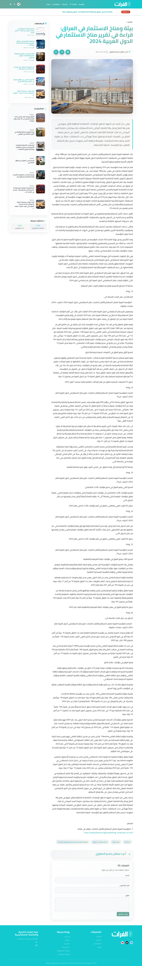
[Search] (14, 4)
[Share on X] (61, 52)
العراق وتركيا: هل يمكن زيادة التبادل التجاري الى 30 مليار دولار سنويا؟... (24, 119)
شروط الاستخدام (64, 954)
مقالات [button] (74, 4)
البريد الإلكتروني (124, 885)
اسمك (127, 875)
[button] (62, 12)
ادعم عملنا (66, 947)
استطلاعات (56, 4)
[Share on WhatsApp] (56, 52)
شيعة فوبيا (116, 842)
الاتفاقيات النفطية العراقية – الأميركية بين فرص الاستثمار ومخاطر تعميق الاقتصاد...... (24, 147)
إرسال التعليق (123, 914)
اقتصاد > (129, 22)
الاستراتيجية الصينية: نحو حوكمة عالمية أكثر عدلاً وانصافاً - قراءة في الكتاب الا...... (23, 190)
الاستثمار (127, 842)
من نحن (67, 936)
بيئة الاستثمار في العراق (100, 842)
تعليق (127, 895)
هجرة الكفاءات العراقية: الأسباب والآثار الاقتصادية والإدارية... (23, 176)
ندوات (48, 4)
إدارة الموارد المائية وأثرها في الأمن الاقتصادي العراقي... (24, 133)
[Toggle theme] (10, 4)
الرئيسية (81, 4)
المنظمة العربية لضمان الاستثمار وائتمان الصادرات (73, 842)
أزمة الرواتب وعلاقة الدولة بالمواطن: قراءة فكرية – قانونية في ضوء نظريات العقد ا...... (24, 205)
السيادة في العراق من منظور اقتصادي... (24, 162)
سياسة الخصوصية (63, 950)
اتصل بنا (67, 943)
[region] (71, 12)
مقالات (98, 936)
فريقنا (67, 940)
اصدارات (64, 4)
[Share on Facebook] (67, 52)
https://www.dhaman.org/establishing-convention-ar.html (108, 832)
